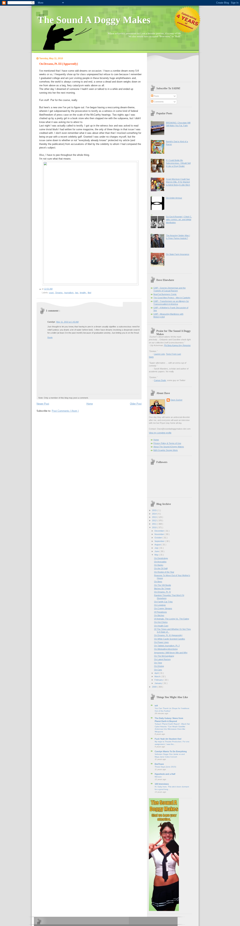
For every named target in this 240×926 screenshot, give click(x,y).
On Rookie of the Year (164, 572)
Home (89, 403)
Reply (50, 337)
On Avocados (160, 562)
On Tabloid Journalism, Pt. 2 (167, 646)
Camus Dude (160, 380)
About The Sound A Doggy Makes (168, 447)
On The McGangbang (164, 656)
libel (89, 292)
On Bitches (159, 615)
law (77, 292)
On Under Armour (174, 198)
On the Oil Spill (160, 568)
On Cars (158, 670)
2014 (154, 514)
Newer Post (43, 403)
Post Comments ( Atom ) (65, 410)
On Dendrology (161, 558)
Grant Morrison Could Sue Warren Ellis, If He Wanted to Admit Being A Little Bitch (178, 182)
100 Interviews (162, 784)
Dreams (59, 292)
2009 (154, 687)
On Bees (158, 581)
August (157, 544)
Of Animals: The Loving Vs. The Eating (171, 619)
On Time (158, 663)
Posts (156, 96)
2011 (154, 524)
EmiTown (159, 764)
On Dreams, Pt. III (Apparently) (58, 64)
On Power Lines (161, 642)
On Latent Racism (162, 659)
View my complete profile (160, 433)
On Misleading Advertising (166, 649)
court (51, 292)
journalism (69, 292)
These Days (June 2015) (165, 767)
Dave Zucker (176, 400)
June (157, 551)
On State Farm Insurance (177, 254)
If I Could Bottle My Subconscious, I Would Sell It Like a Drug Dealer (178, 163)
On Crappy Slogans (163, 608)
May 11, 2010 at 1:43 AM (67, 322)
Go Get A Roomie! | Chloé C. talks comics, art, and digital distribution (179, 220)
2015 (154, 510)
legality (83, 292)
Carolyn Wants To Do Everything (171, 751)
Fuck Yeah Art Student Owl (168, 739)
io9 (156, 705)
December (159, 531)
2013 (154, 517)
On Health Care (161, 626)
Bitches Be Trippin (162, 588)
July (156, 548)
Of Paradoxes (160, 612)
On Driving (159, 666)
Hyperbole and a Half (165, 774)
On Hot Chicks (161, 622)
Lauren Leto (159, 354)
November (159, 534)
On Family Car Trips (163, 602)
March (157, 676)
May (156, 555)
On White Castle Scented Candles (169, 639)
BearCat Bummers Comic (165, 294)
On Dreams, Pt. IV (162, 592)
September (159, 541)
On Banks (158, 565)
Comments (158, 102)
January (158, 683)
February (159, 680)
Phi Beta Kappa (177, 345)
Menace (158, 777)
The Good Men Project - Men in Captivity (171, 298)
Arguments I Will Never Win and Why (171, 652)
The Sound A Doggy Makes (94, 19)
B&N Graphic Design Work (165, 450)
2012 (154, 520)
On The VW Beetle (162, 585)
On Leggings (160, 605)
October (158, 537)
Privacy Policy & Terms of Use (167, 443)
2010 (154, 527)
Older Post (136, 403)
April (156, 673)
